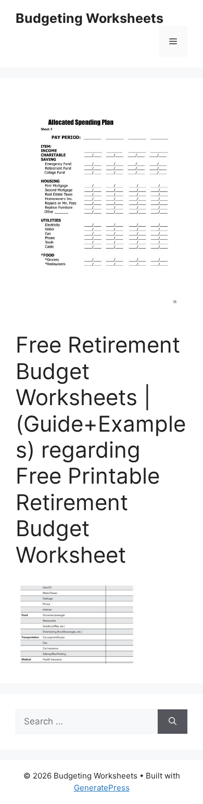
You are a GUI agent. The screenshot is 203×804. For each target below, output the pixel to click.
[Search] (172, 721)
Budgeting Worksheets (89, 18)
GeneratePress (102, 788)
